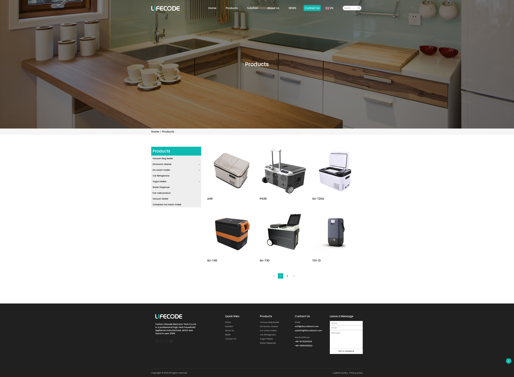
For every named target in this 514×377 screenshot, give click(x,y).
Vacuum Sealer (160, 198)
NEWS (292, 8)
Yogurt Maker (160, 181)
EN (331, 8)
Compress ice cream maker (167, 204)
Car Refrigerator (161, 175)
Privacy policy (356, 373)
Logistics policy (340, 373)
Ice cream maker (161, 170)
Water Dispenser (161, 187)
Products (232, 8)
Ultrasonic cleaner (162, 164)
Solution (252, 8)
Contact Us (312, 8)
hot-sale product (162, 193)
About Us (273, 8)
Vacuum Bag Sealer (163, 158)
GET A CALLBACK (346, 351)
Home (212, 8)
